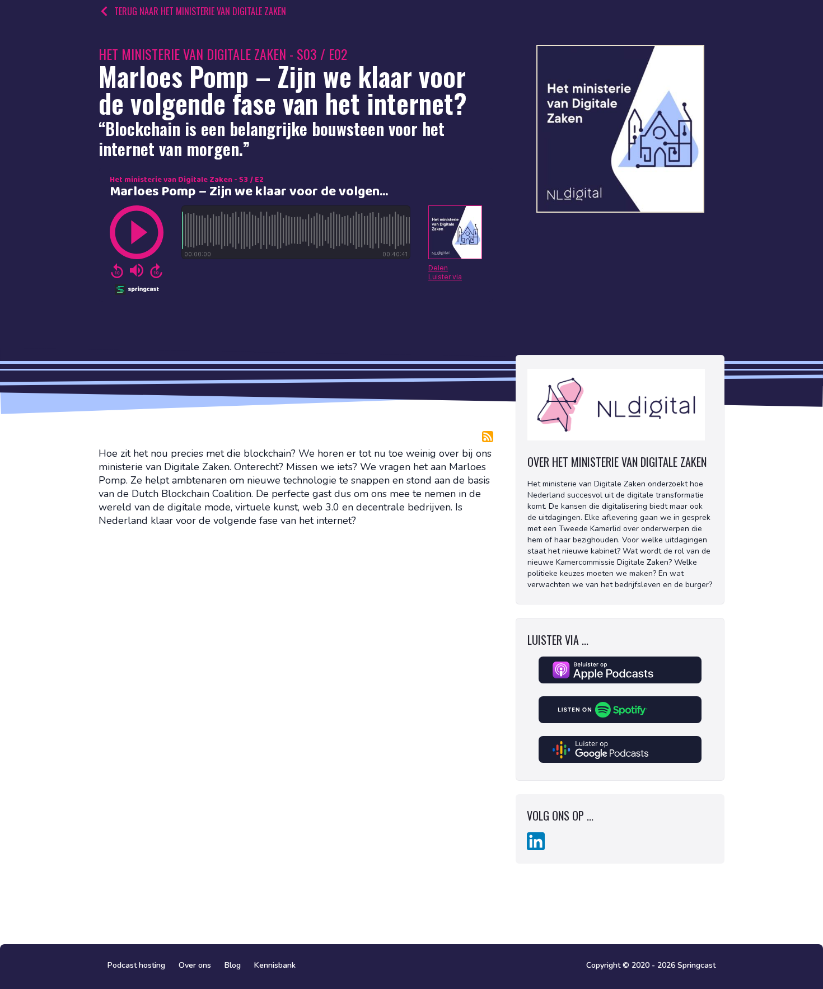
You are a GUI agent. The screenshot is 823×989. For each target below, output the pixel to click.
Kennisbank (275, 965)
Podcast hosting (136, 965)
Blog (233, 965)
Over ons (195, 965)
